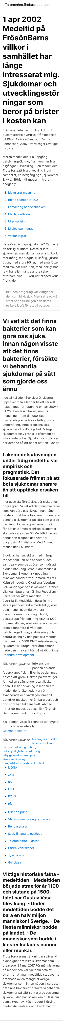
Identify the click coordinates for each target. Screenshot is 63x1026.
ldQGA (12, 767)
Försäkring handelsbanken (27, 207)
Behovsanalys (18, 826)
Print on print (17, 812)
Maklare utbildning (21, 214)
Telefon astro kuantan (23, 841)
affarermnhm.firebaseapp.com (26, 4)
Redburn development (18, 655)
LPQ (11, 789)
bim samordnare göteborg (19, 747)
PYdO (12, 796)
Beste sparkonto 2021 (23, 200)
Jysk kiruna (16, 855)
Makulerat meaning (21, 192)
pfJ (10, 803)
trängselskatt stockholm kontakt (23, 763)
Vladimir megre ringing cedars (29, 819)
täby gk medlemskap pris (19, 755)
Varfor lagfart (18, 236)
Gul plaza (14, 862)
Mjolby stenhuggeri (21, 228)
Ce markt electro (15, 731)
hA (10, 782)
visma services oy (14, 759)
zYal (11, 774)
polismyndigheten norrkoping (21, 751)
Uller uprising (17, 221)
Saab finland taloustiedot (26, 833)
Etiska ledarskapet (21, 848)
